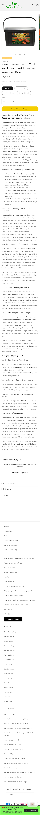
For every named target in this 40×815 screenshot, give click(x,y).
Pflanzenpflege (9, 581)
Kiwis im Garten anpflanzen (13, 777)
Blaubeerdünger (9, 646)
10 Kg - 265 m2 (9, 93)
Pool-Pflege (8, 701)
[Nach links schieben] (15, 54)
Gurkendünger (9, 660)
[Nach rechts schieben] (24, 54)
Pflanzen (7, 697)
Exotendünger (8, 678)
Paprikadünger (9, 655)
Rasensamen (8, 692)
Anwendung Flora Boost (12, 572)
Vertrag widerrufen (13, 619)
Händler (6, 577)
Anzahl (3, 97)
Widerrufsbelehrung (10, 545)
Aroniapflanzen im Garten (12, 745)
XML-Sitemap (8, 609)
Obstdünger (8, 664)
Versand (9, 81)
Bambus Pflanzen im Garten (13, 749)
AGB (5, 536)
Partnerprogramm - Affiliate (13, 563)
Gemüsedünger (9, 669)
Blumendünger (9, 674)
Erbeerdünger (8, 641)
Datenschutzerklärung (11, 540)
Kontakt (6, 526)
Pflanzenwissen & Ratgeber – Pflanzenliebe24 (19, 558)
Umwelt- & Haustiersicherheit (14, 595)
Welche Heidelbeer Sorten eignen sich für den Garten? (19, 734)
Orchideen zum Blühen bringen (14, 758)
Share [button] (6, 495)
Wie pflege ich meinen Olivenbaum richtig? (18, 728)
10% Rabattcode (9, 568)
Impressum (8, 531)
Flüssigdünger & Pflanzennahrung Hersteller (19, 591)
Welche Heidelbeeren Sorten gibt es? (16, 719)
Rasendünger (8, 687)
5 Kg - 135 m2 (21, 88)
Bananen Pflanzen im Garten (13, 754)
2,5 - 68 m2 (7, 88)
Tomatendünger (9, 650)
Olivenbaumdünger (10, 632)
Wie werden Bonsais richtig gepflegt (16, 763)
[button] (2, 5)
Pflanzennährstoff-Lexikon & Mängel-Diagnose (19, 600)
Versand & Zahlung (10, 550)
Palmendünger (9, 636)
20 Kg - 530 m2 (24, 93)
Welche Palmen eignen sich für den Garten (18, 768)
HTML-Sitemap (9, 614)
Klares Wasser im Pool (11, 740)
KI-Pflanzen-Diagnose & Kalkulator (15, 586)
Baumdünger (8, 683)
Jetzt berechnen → (31, 810)
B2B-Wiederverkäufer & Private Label (16, 605)
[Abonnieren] (31, 794)
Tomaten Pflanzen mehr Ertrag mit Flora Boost (19, 772)
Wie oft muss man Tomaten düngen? (16, 782)
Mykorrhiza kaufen (10, 714)
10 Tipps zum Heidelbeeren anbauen (16, 723)
